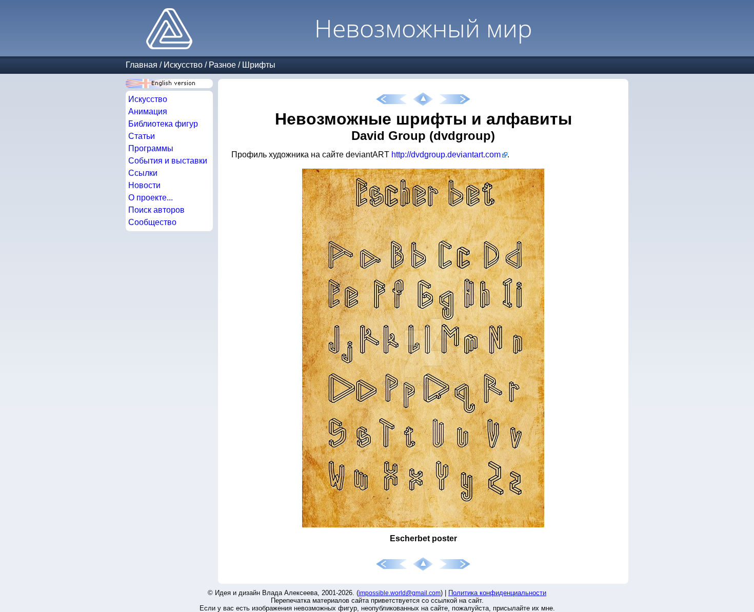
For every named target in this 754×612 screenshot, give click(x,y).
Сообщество (152, 222)
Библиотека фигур (163, 123)
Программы (150, 148)
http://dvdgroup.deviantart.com (446, 154)
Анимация (147, 111)
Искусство (183, 64)
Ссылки (142, 173)
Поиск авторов (156, 210)
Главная (141, 64)
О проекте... (150, 197)
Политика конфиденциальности (497, 593)
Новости (144, 185)
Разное (222, 64)
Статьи (141, 136)
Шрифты (258, 64)
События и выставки (167, 160)
